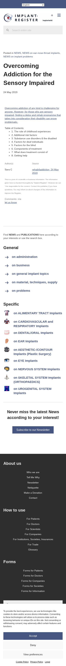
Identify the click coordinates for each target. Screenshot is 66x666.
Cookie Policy (22, 662)
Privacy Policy (36, 662)
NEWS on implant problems (18, 56)
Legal (47, 662)
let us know (11, 202)
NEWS (17, 53)
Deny (33, 645)
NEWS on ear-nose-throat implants (41, 53)
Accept (33, 635)
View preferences (33, 654)
